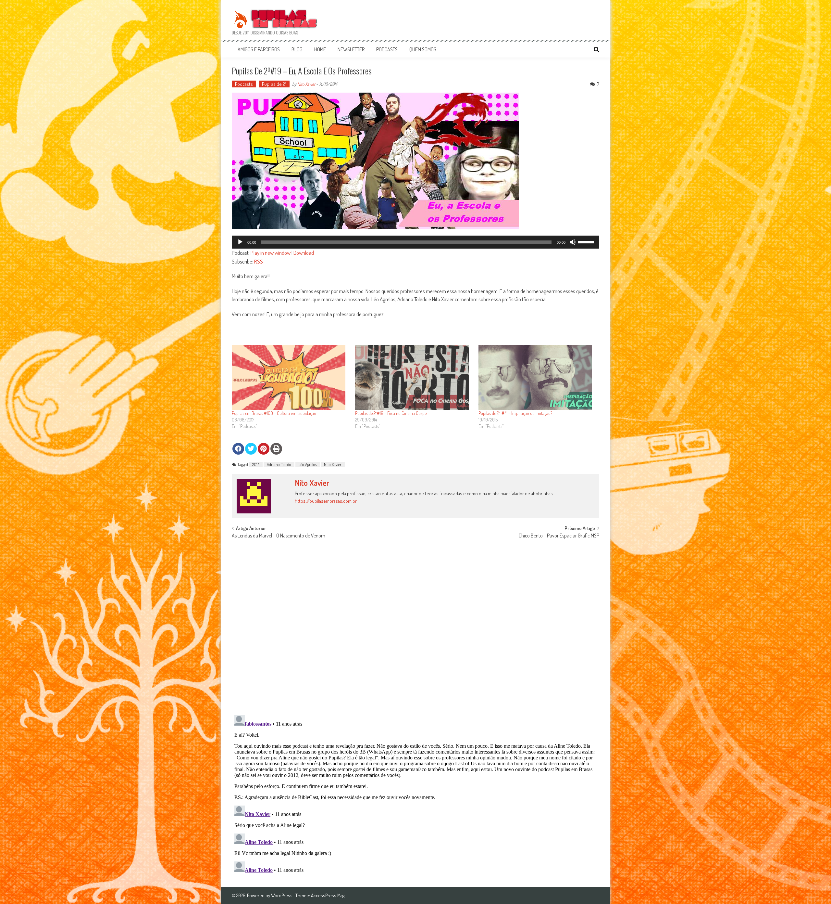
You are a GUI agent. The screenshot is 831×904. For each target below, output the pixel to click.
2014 (255, 464)
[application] (415, 242)
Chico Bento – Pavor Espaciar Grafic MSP (559, 536)
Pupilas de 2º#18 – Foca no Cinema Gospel (391, 413)
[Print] (276, 449)
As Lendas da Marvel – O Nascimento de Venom (278, 536)
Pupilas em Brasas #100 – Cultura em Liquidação (274, 413)
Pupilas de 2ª (274, 84)
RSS (258, 261)
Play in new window (271, 252)
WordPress (282, 895)
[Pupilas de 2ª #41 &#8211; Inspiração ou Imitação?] (536, 377)
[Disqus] (415, 625)
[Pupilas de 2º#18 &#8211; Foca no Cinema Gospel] (413, 377)
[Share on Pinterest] (263, 449)
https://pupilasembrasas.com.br (326, 501)
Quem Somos (422, 49)
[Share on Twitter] (251, 449)
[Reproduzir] (240, 242)
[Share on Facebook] (238, 449)
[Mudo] (572, 242)
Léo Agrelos (307, 464)
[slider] (587, 241)
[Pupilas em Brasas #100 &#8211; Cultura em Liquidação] (290, 377)
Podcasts (387, 49)
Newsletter (351, 49)
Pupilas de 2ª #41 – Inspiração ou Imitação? (515, 413)
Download (303, 252)
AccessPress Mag (327, 895)
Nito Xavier (306, 84)
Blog (297, 49)
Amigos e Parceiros (259, 49)
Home (320, 49)
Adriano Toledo (279, 464)
